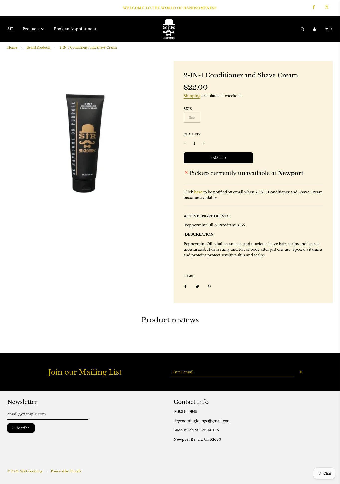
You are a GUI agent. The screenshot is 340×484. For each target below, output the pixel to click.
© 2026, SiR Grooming (24, 471)
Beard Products (38, 47)
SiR (10, 29)
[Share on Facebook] (185, 286)
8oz (192, 117)
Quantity (192, 134)
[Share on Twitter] (197, 286)
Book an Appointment (75, 29)
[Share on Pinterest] (209, 286)
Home (12, 47)
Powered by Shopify (66, 471)
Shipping (192, 96)
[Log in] (314, 29)
